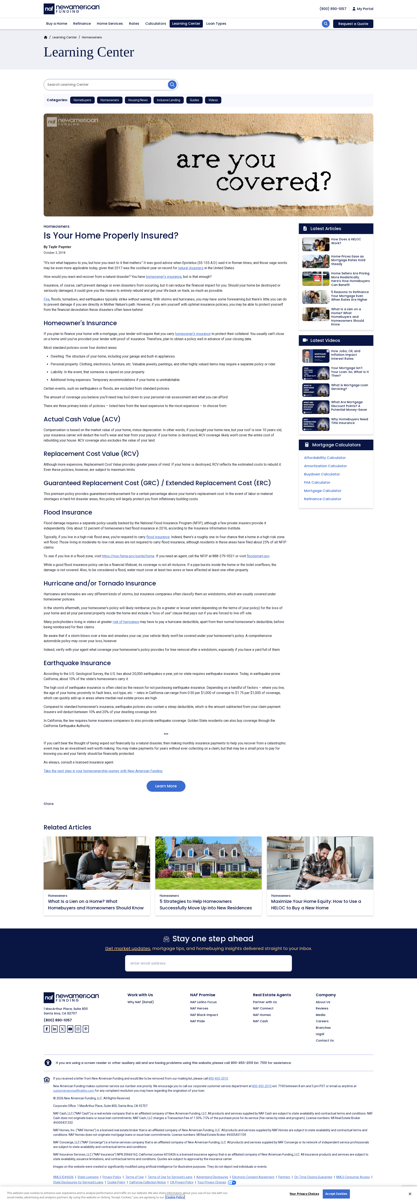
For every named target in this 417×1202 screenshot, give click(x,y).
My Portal (364, 9)
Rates (134, 23)
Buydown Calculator (322, 474)
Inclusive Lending (168, 100)
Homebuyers (82, 100)
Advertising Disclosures (212, 1177)
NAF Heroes (199, 1009)
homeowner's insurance (164, 277)
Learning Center (186, 23)
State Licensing (88, 1177)
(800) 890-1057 (58, 1020)
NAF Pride (197, 1021)
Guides (194, 100)
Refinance (82, 23)
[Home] (72, 8)
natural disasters (191, 268)
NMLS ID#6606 (63, 1177)
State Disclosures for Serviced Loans (78, 1182)
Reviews (322, 1009)
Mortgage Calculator (322, 490)
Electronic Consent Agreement (253, 1177)
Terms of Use (134, 1177)
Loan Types (216, 23)
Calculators (155, 23)
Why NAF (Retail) (140, 1002)
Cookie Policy (116, 1182)
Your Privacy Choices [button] (211, 1182)
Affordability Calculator (325, 457)
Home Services (110, 23)
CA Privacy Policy (182, 1182)
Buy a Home (56, 23)
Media (320, 1015)
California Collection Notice (147, 1182)
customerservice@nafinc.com (73, 1090)
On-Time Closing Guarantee (313, 1177)
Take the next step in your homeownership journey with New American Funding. (103, 771)
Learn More (166, 786)
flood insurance (158, 537)
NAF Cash (260, 1021)
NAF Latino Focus (203, 1002)
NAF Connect (263, 1009)
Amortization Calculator (325, 465)
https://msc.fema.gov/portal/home (128, 556)
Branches (323, 1028)
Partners (284, 1177)
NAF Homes (262, 1015)
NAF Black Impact (204, 1015)
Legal (320, 1034)
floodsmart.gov (258, 556)
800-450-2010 (242, 1063)
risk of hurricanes (126, 622)
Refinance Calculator (322, 498)
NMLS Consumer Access (353, 1177)
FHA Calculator (317, 482)
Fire (47, 299)
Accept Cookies (336, 1194)
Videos (213, 100)
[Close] (410, 1194)
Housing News (138, 100)
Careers (322, 1021)
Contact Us (325, 1041)
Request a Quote (353, 23)
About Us (323, 1002)
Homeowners (92, 37)
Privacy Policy (112, 1177)
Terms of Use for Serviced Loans (170, 1177)
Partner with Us (265, 1002)
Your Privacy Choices (304, 1194)
